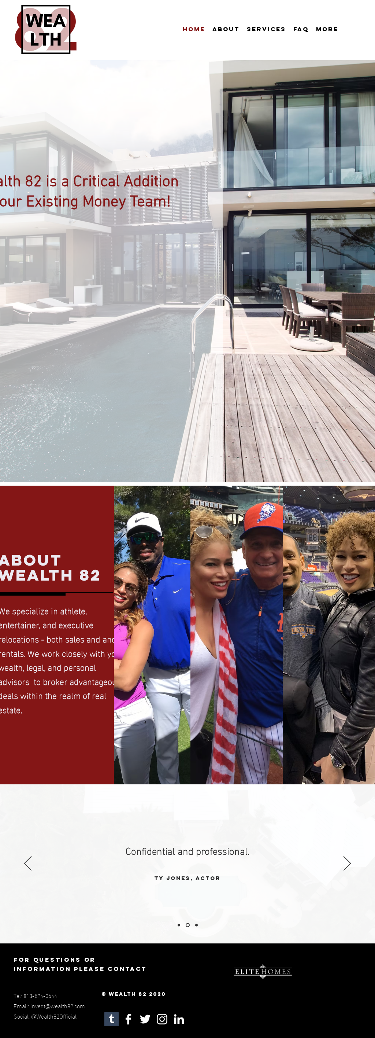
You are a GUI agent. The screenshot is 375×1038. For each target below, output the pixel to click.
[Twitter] (145, 1019)
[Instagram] (162, 1019)
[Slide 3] (196, 925)
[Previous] (27, 864)
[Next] (347, 864)
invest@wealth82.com (57, 1005)
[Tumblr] (111, 1019)
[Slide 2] (187, 925)
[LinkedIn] (179, 1019)
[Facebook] (128, 1019)
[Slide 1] (179, 925)
